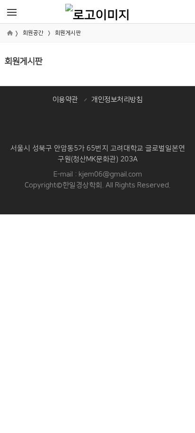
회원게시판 (68, 33)
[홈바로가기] (97, 11)
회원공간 (33, 33)
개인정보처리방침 (116, 100)
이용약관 (65, 100)
